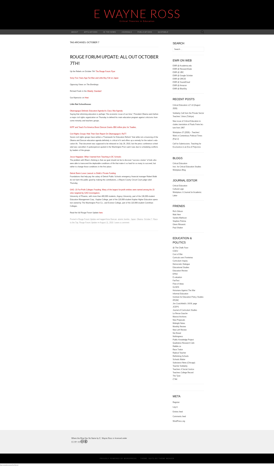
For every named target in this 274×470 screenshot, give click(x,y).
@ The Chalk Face (180, 248)
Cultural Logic (178, 189)
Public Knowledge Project (183, 340)
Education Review (180, 271)
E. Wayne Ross (105, 438)
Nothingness (178, 336)
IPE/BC (176, 300)
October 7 (148, 219)
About (74, 32)
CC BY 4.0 (75, 442)
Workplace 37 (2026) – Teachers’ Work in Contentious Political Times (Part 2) (187, 135)
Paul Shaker (178, 228)
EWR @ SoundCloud (181, 82)
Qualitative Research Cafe (183, 343)
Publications (145, 32)
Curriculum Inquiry (180, 261)
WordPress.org (179, 421)
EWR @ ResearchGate (182, 69)
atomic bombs (124, 219)
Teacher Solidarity (180, 366)
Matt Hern (177, 214)
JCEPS (176, 307)
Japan (133, 219)
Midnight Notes (179, 323)
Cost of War (178, 254)
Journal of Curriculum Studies (185, 310)
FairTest (176, 280)
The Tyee (176, 376)
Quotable (163, 32)
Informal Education (180, 294)
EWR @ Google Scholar (183, 75)
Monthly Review (179, 326)
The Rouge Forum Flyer (105, 71)
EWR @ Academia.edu (182, 66)
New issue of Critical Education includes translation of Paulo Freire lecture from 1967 (188, 124)
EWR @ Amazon (180, 85)
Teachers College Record (183, 372)
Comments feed (179, 416)
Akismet (16, 465)
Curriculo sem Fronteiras (183, 257)
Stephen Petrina (179, 221)
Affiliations (90, 32)
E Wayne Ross (137, 13)
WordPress (130, 458)
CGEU (175, 251)
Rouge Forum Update (87, 219)
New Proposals (179, 320)
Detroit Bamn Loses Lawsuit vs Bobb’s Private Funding (93, 173)
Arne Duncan (111, 219)
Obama (140, 219)
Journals (127, 32)
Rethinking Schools (181, 356)
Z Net (175, 379)
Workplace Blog (179, 170)
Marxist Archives (180, 317)
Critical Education (180, 163)
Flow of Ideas (178, 284)
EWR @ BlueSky (180, 89)
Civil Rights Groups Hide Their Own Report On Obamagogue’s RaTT (98, 134)
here (101, 213)
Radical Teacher (179, 353)
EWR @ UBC (178, 72)
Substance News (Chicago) (184, 363)
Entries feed (178, 412)
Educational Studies (181, 267)
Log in (175, 407)
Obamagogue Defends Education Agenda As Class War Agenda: (96, 111)
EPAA (175, 274)
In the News (109, 32)
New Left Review (180, 330)
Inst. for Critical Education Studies (187, 167)
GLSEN (176, 287)
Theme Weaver (166, 458)
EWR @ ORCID (179, 79)
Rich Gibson (178, 211)
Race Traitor (178, 349)
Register (176, 402)
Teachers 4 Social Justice (183, 369)
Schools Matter (179, 359)
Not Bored (177, 333)
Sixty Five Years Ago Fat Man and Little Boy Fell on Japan (94, 78)
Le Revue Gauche (180, 313)
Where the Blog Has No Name (83, 438)
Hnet (87, 98)
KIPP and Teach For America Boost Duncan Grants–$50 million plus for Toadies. (103, 127)
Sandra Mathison (180, 218)
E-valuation (177, 277)
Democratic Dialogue (181, 264)
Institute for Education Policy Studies (188, 297)
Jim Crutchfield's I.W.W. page (185, 303)
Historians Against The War (184, 290)
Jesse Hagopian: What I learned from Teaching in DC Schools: (96, 157)
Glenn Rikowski (179, 224)
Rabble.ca (177, 346)
